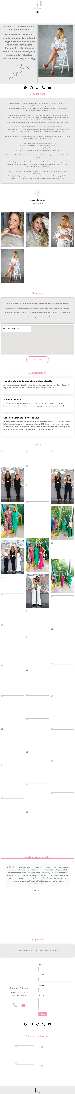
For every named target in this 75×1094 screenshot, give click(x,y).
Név (40, 964)
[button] (37, 12)
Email (41, 975)
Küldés (42, 1014)
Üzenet (41, 996)
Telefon (41, 985)
